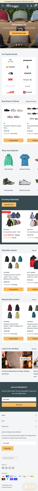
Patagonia (6, 272)
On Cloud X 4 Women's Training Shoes (12, 127)
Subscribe (19, 404)
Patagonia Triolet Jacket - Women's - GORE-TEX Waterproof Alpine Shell (13, 326)
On (4, 123)
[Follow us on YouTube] (9, 468)
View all (34, 250)
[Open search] (28, 6)
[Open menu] (3, 5)
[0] (35, 6)
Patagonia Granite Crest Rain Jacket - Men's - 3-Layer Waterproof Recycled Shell (12, 277)
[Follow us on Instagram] (6, 468)
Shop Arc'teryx (9, 204)
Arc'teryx (6, 229)
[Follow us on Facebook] (3, 468)
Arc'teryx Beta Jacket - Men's (12, 232)
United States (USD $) (8, 458)
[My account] (31, 6)
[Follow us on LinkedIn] (13, 468)
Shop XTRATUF (19, 33)
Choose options (13, 140)
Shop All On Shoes (31, 101)
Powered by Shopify (7, 487)
